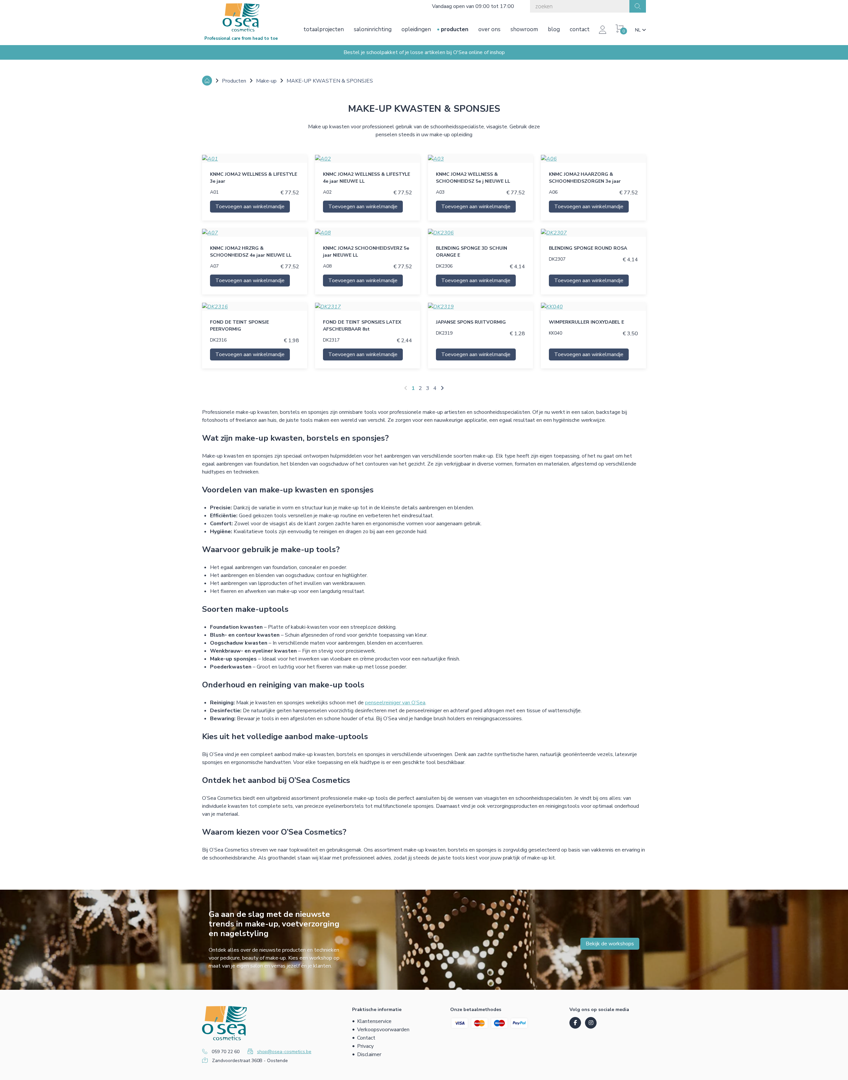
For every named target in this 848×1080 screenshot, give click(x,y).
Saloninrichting (373, 29)
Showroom (524, 29)
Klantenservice (374, 1021)
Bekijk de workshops (610, 943)
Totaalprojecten (323, 29)
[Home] (207, 81)
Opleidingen (416, 29)
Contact (580, 29)
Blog (554, 29)
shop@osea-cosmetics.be (284, 1051)
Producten (454, 29)
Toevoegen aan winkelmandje (250, 206)
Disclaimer (369, 1054)
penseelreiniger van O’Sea (395, 702)
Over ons (489, 29)
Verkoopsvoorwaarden (383, 1029)
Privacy (365, 1046)
